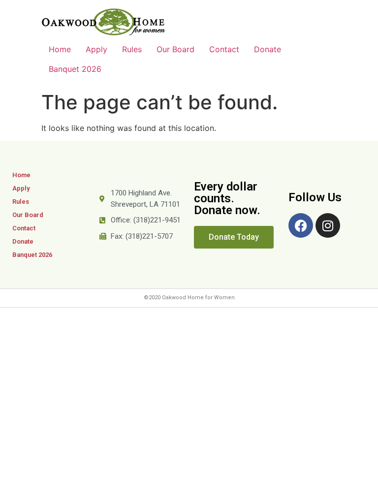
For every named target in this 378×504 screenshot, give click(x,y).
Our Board (175, 49)
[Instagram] (327, 225)
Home (60, 49)
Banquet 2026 (75, 69)
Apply (96, 49)
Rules (132, 49)
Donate (267, 49)
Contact (224, 49)
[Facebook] (300, 225)
